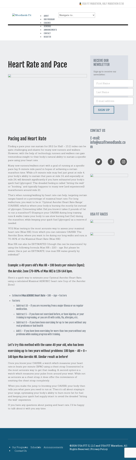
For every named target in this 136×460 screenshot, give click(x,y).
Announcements (53, 447)
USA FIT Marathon (112, 445)
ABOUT (46, 16)
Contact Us (21, 450)
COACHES (47, 23)
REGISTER (47, 37)
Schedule (36, 447)
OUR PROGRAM (49, 19)
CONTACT (47, 33)
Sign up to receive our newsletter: (105, 73)
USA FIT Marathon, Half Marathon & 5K (103, 3)
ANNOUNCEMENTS (50, 30)
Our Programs (20, 447)
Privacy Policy (99, 449)
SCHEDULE (47, 26)
